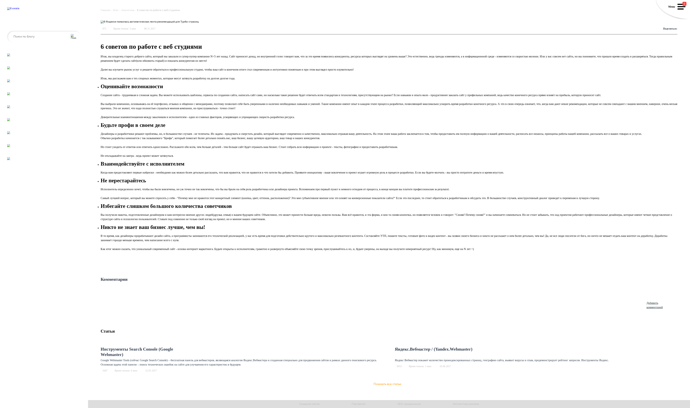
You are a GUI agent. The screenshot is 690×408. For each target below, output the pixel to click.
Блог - (116, 10)
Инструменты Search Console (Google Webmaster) (137, 352)
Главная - (106, 10)
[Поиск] (73, 36)
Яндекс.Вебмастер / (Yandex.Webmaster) (433, 349)
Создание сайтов (309, 404)
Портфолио (358, 404)
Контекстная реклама (466, 404)
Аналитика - (128, 10)
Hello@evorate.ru (17, 25)
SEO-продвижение (409, 404)
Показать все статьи (387, 384)
